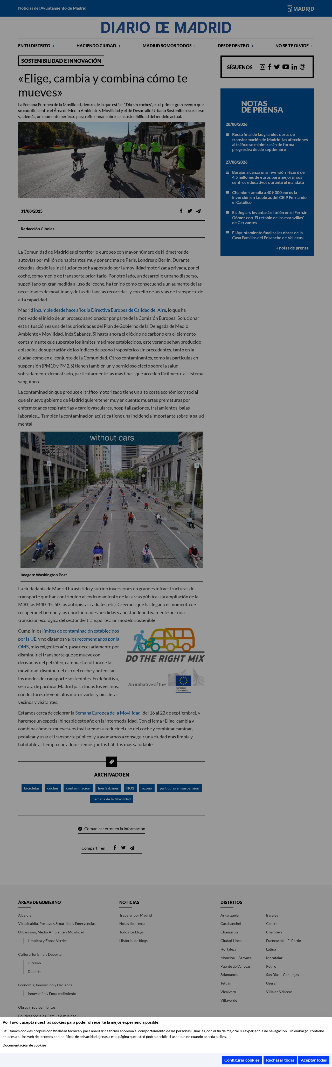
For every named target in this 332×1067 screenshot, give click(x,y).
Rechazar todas (280, 1059)
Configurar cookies (242, 1059)
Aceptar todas (314, 1059)
